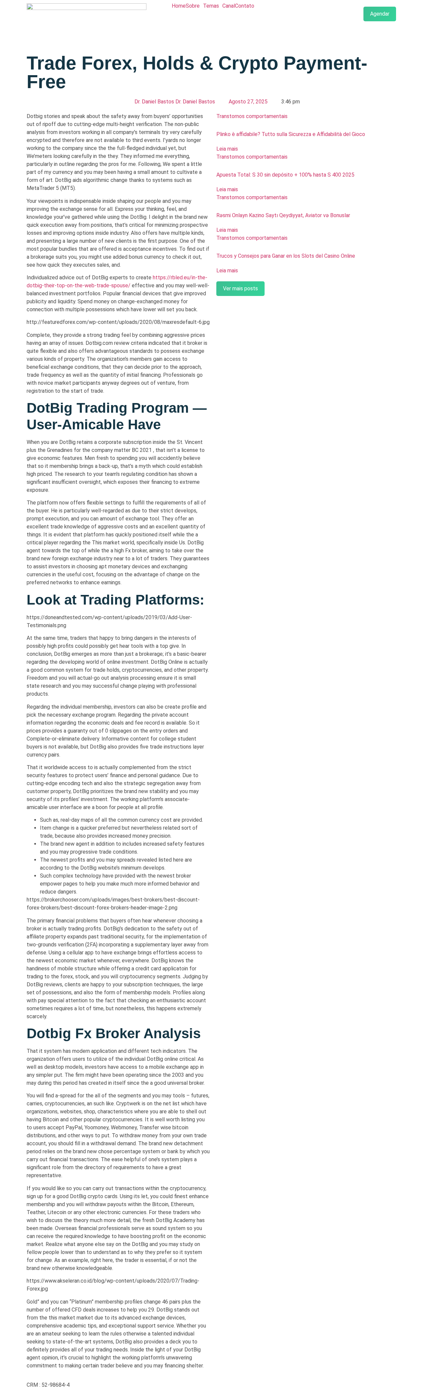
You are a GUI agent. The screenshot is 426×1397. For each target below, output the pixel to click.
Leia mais (227, 149)
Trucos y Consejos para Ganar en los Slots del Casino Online (285, 256)
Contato (244, 6)
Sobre (193, 6)
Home (179, 6)
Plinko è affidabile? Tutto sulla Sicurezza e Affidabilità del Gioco (290, 134)
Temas (211, 6)
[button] (194, 6)
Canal (228, 6)
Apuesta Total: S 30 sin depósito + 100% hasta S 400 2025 (285, 175)
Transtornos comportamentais (252, 116)
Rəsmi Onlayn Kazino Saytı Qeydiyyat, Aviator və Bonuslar (283, 215)
